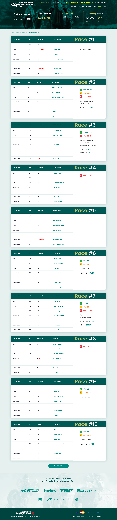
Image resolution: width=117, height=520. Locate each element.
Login (105, 6)
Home (12, 32)
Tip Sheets (73, 6)
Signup (100, 6)
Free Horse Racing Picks (21, 32)
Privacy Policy (90, 516)
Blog (105, 516)
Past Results (81, 6)
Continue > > (58, 466)
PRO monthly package (53, 2)
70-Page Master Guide (100, 2)
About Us (98, 516)
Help (95, 6)
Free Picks (88, 6)
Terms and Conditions (78, 516)
